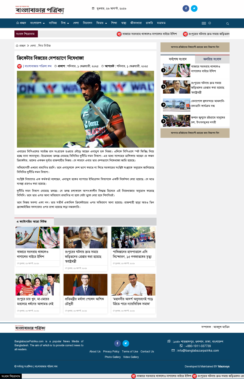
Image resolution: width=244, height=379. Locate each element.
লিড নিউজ (44, 46)
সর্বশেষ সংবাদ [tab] (178, 59)
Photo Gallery (113, 357)
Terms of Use (130, 351)
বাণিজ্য (53, 23)
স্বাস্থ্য (123, 23)
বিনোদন (87, 23)
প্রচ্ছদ (22, 23)
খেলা (76, 23)
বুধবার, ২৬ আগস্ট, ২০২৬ (29, 263)
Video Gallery (131, 357)
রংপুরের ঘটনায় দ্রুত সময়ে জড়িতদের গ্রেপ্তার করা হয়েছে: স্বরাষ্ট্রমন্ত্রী (83, 257)
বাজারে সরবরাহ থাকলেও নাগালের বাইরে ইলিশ (134, 34)
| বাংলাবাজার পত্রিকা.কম (37, 66)
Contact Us (147, 351)
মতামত (161, 23)
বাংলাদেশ (35, 23)
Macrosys (224, 366)
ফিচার (99, 23)
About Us (95, 351)
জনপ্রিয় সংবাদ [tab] (212, 59)
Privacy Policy (111, 351)
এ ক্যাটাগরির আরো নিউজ (32, 221)
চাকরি (149, 23)
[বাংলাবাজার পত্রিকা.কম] (39, 10)
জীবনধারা (136, 23)
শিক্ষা (114, 23)
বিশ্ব (63, 23)
